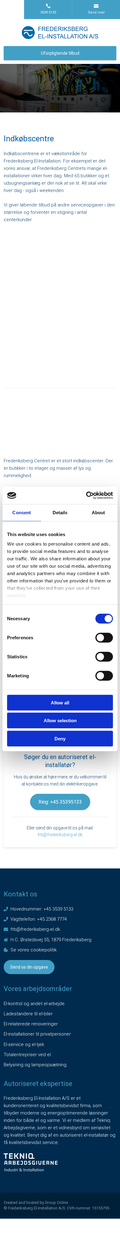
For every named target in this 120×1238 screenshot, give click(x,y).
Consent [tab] (21, 512)
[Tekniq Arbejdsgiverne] (31, 1162)
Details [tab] (60, 512)
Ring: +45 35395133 (60, 802)
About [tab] (98, 512)
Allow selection (60, 720)
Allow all (60, 702)
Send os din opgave (29, 967)
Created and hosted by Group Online (36, 1202)
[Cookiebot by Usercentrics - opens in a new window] (86, 496)
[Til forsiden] (60, 32)
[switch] (104, 637)
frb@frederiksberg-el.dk (60, 834)
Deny (60, 738)
